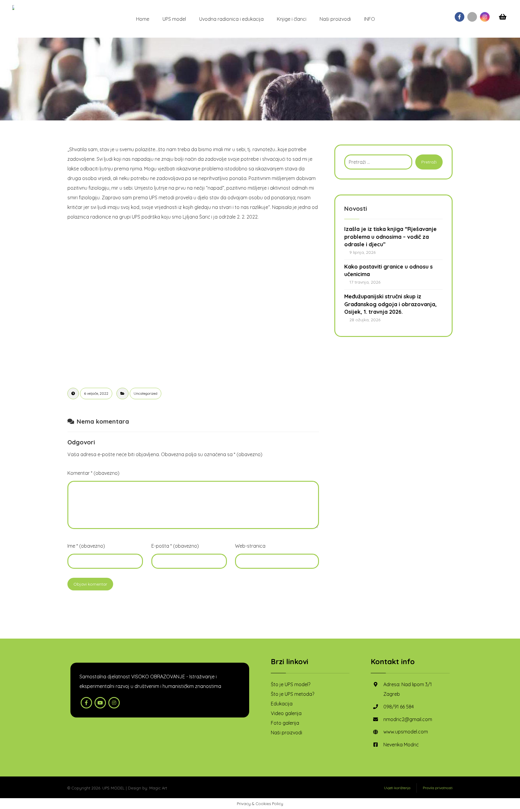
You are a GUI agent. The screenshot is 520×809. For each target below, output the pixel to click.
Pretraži (429, 162)
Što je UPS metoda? (292, 694)
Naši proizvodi (286, 733)
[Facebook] (459, 17)
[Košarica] (502, 16)
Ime (86, 546)
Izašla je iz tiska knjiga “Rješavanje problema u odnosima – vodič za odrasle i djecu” (390, 236)
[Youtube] (472, 17)
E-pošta (175, 546)
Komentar (93, 473)
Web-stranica (250, 546)
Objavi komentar (90, 584)
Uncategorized (145, 393)
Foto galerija (285, 723)
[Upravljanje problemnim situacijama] (14, 7)
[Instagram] (485, 17)
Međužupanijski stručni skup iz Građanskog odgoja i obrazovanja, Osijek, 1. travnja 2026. (390, 304)
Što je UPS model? (290, 684)
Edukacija (281, 704)
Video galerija (286, 713)
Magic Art (158, 788)
